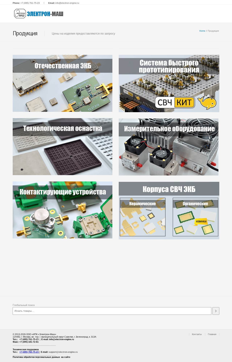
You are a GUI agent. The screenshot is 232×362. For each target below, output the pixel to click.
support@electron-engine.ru (63, 352)
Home (202, 31)
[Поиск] (215, 311)
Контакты (197, 334)
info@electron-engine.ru (67, 3)
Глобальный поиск (24, 305)
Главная (212, 334)
